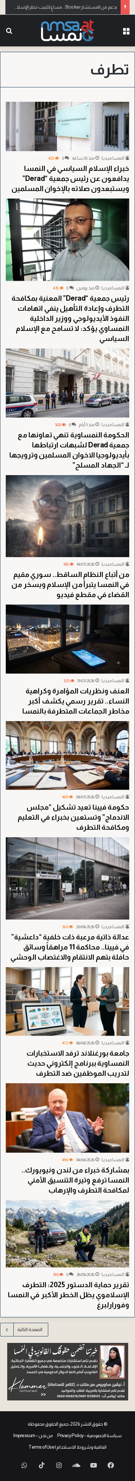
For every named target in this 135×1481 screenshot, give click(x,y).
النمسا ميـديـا (113, 158)
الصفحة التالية (29, 1329)
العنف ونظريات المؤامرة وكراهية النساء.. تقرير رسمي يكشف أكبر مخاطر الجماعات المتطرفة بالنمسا (76, 701)
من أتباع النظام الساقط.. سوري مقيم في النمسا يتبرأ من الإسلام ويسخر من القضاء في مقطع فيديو (70, 584)
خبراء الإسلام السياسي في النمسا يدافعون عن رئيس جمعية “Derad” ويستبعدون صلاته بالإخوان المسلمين (71, 178)
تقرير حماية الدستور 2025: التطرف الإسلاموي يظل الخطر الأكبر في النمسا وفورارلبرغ (69, 1295)
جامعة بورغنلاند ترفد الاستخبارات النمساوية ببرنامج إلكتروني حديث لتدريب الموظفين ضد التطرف (78, 1063)
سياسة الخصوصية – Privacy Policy (89, 1435)
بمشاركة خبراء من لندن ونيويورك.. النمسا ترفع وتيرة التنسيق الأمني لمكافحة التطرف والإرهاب (75, 1180)
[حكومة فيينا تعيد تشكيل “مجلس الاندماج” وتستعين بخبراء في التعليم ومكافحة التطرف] (67, 755)
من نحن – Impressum (33, 1435)
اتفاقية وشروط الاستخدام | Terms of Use (67, 1447)
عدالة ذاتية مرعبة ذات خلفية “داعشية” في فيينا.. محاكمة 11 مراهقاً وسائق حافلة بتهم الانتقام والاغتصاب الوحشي (69, 947)
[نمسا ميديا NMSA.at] (67, 30)
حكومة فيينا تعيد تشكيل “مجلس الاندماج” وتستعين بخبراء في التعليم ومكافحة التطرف (73, 817)
